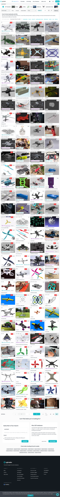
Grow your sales (33, 470)
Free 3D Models (19, 476)
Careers (5, 472)
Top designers (46, 470)
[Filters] (49, 10)
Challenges (46, 472)
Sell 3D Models (33, 468)
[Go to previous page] (21, 414)
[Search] (58, 4)
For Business (19, 470)
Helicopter (46, 19)
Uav (53, 19)
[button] (56, 4)
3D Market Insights (33, 472)
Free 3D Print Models (20, 478)
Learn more (55, 493)
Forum (45, 474)
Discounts (19, 480)
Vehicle (56, 19)
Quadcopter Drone (39, 19)
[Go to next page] (36, 414)
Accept (30, 495)
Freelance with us (33, 474)
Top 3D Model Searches (34, 476)
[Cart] (50, 1)
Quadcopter (25, 19)
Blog (4, 470)
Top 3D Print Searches (34, 478)
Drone (29, 19)
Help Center (6, 474)
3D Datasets (19, 472)
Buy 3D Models (19, 468)
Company (5, 468)
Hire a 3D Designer (20, 474)
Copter (50, 19)
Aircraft (33, 19)
